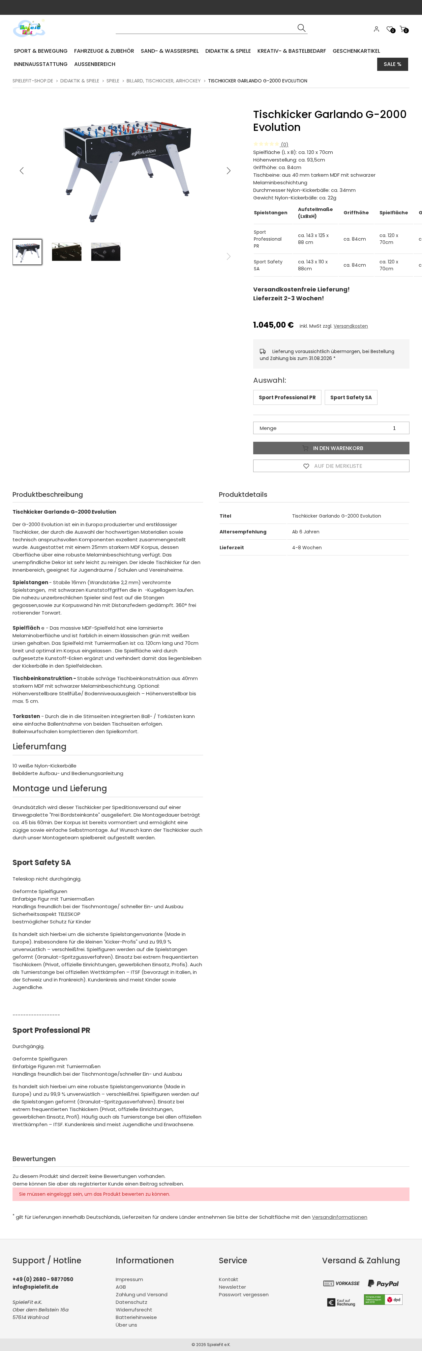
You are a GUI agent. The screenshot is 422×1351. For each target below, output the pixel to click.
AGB (121, 1286)
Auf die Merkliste (337, 466)
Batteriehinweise (136, 1317)
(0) (284, 144)
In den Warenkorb (337, 448)
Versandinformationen (339, 1217)
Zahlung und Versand (141, 1294)
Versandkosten (351, 326)
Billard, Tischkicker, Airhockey (164, 80)
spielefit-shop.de (33, 80)
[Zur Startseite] (31, 39)
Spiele (112, 80)
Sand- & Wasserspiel (170, 51)
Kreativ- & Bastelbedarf (291, 51)
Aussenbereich (94, 64)
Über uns (126, 1324)
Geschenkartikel (356, 51)
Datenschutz (131, 1302)
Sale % (393, 64)
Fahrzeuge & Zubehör (104, 51)
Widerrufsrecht (134, 1309)
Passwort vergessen (244, 1294)
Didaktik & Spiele (228, 51)
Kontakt (228, 1279)
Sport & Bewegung (41, 51)
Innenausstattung (41, 64)
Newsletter (232, 1286)
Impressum (129, 1279)
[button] (228, 170)
